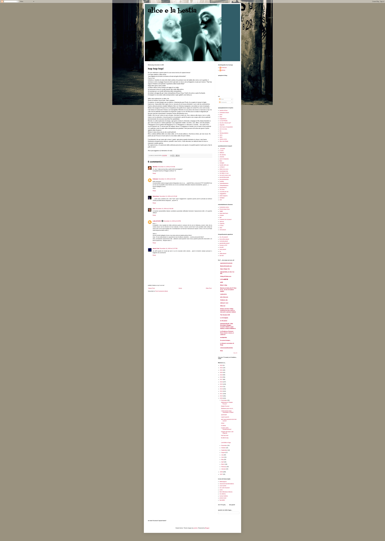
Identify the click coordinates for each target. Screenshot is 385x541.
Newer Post (151, 288)
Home (180, 288)
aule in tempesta (224, 159)
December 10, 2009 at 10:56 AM (164, 208)
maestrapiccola (224, 171)
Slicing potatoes (224, 133)
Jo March (222, 167)
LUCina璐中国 (224, 279)
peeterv (196, 528)
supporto (222, 223)
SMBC (221, 211)
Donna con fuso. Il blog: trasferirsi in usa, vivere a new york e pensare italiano (228, 310)
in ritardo (223, 425)
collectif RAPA (157, 221)
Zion (154, 208)
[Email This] (171, 156)
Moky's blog (223, 285)
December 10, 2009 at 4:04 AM (166, 166)
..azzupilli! (222, 148)
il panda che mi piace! (226, 219)
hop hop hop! (224, 435)
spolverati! (224, 414)
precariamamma (224, 179)
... (221, 440)
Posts (222, 99)
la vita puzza (223, 320)
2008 (221, 472)
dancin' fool (156, 248)
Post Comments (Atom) (161, 291)
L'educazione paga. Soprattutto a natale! (227, 411)
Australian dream (224, 112)
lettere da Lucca (224, 169)
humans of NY (223, 245)
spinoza (222, 221)
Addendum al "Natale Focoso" (227, 403)
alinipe (223, 70)
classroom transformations (227, 483)
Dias (221, 116)
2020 (221, 372)
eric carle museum (225, 487)
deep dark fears (224, 213)
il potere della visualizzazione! (226, 428)
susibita (222, 181)
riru (220, 131)
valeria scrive (223, 139)
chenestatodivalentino (226, 348)
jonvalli (221, 247)
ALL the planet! (224, 237)
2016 (221, 382)
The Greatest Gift (225, 315)
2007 (221, 474)
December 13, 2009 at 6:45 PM (172, 221)
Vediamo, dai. (224, 300)
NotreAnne (156, 196)
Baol (221, 161)
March (223, 464)
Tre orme (222, 189)
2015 (221, 384)
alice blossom (224, 297)
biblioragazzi (223, 481)
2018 (221, 377)
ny (220, 251)
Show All (235, 352)
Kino (221, 350)
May (222, 459)
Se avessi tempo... (225, 340)
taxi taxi (222, 255)
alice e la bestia (172, 10)
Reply (154, 173)
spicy (221, 135)
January (223, 469)
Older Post (209, 288)
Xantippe (222, 197)
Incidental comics (224, 207)
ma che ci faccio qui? (225, 123)
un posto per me (224, 191)
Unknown (155, 179)
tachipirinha (223, 337)
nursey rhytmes (224, 496)
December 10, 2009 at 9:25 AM (167, 179)
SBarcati (222, 306)
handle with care (224, 165)
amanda (222, 156)
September (224, 450)
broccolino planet (224, 239)
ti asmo (221, 225)
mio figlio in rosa (224, 173)
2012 (221, 391)
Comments (223, 102)
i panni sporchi (225, 417)
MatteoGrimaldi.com (226, 266)
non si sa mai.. (223, 129)
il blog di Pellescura (225, 276)
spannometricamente (226, 263)
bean (221, 114)
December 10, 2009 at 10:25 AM (168, 196)
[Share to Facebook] (177, 156)
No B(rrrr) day (224, 438)
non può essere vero (225, 175)
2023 (221, 365)
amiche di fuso (223, 110)
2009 (221, 398)
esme (221, 490)
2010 (221, 396)
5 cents (221, 150)
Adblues (222, 152)
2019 (221, 375)
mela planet (223, 249)
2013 (221, 389)
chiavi (222, 423)
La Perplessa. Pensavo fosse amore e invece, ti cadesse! (227, 333)
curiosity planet (224, 241)
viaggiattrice (223, 193)
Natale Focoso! (225, 406)
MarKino (155, 166)
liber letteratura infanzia (226, 492)
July (222, 455)
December (224, 400)
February (223, 466)
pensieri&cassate (224, 177)
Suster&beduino (224, 183)
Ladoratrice (223, 294)
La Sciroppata (224, 318)
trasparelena (223, 187)
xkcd (221, 227)
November (224, 445)
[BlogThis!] (173, 156)
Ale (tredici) (223, 154)
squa (221, 137)
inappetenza (223, 118)
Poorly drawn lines (225, 209)
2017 (221, 379)
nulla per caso (224, 303)
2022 (221, 367)
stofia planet (223, 253)
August (223, 452)
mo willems (223, 494)
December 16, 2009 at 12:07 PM (168, 248)
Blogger (207, 528)
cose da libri (223, 485)
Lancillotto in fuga (226, 442)
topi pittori (222, 500)
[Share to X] (175, 156)
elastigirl (222, 163)
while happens (224, 195)
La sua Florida (223, 120)
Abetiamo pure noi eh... (227, 408)
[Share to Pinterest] (179, 156)
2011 (221, 393)
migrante (222, 125)
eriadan (222, 215)
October (223, 447)
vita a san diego (224, 141)
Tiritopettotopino (224, 185)
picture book (223, 498)
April (222, 462)
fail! (220, 217)
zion (221, 199)
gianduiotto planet (224, 243)
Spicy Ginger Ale (225, 269)
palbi (221, 282)
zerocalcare (223, 229)
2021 (221, 370)
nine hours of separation (226, 127)
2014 (221, 386)
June (222, 457)
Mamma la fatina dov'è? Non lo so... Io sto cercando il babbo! (228, 289)
